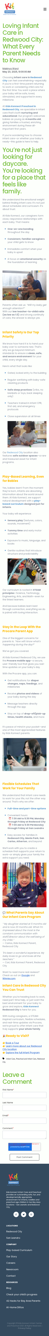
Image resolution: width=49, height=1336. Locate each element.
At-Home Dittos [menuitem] (15, 1307)
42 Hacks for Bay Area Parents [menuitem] (23, 1300)
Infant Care (10, 1059)
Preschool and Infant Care (26, 1059)
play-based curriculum (22, 502)
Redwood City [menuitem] (14, 1231)
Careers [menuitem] (10, 1262)
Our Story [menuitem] (11, 1256)
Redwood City (15, 452)
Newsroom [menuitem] (12, 1269)
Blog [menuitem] (8, 1288)
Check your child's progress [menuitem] (21, 1294)
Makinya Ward (10, 68)
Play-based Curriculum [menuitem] (19, 1250)
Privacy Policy (24, 1328)
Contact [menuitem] (11, 1275)
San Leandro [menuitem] (13, 1237)
